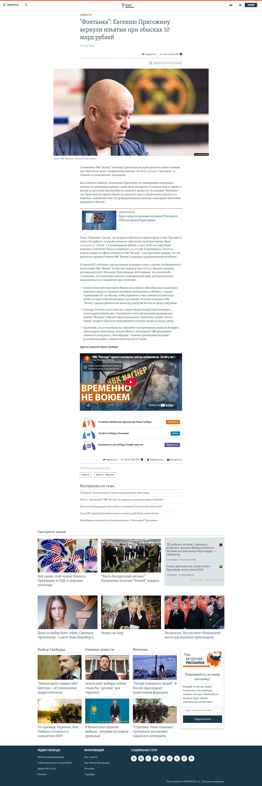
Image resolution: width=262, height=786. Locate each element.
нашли (133, 249)
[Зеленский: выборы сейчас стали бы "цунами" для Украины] (107, 667)
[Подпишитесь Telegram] (163, 758)
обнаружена (88, 245)
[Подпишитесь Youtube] (155, 758)
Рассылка (89, 769)
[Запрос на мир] (131, 612)
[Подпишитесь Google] (134, 758)
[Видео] (231, 5)
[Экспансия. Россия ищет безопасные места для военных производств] (194, 612)
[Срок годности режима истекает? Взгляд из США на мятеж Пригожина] (99, 220)
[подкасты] (240, 5)
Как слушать (91, 757)
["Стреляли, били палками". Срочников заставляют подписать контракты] (155, 711)
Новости (86, 15)
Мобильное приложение (51, 757)
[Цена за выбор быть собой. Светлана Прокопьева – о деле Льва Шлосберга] (67, 612)
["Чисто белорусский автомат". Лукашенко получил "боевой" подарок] (131, 555)
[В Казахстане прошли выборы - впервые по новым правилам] (107, 711)
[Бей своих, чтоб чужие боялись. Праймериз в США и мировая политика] (67, 555)
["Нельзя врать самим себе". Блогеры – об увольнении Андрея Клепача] (60, 667)
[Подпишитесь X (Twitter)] (148, 758)
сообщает (152, 171)
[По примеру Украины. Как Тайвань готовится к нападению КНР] (60, 711)
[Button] (149, 54)
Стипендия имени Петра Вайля (55, 763)
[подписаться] (191, 758)
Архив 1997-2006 (47, 769)
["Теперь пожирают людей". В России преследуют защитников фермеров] (155, 667)
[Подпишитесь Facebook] (141, 758)
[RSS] (177, 758)
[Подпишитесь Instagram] (170, 758)
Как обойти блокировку (97, 763)
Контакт (42, 774)
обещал (147, 268)
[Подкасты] (184, 758)
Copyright (89, 774)
